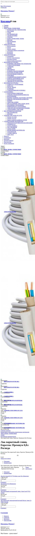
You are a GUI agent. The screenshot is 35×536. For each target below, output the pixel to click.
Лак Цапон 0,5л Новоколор (8, 483)
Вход (2, 6)
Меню (2, 146)
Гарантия (6, 517)
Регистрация (7, 6)
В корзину (3, 482)
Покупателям (7, 520)
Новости (6, 516)
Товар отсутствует (6, 458)
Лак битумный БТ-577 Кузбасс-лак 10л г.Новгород (15, 476)
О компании (4, 513)
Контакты (6, 519)
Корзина (5, 21)
